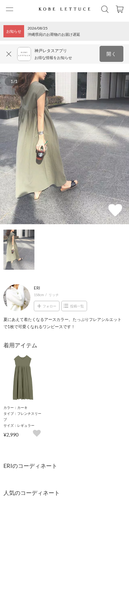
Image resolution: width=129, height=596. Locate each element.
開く (111, 54)
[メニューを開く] (9, 9)
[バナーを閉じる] (9, 54)
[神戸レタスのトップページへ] (64, 9)
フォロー (49, 306)
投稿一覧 (77, 306)
